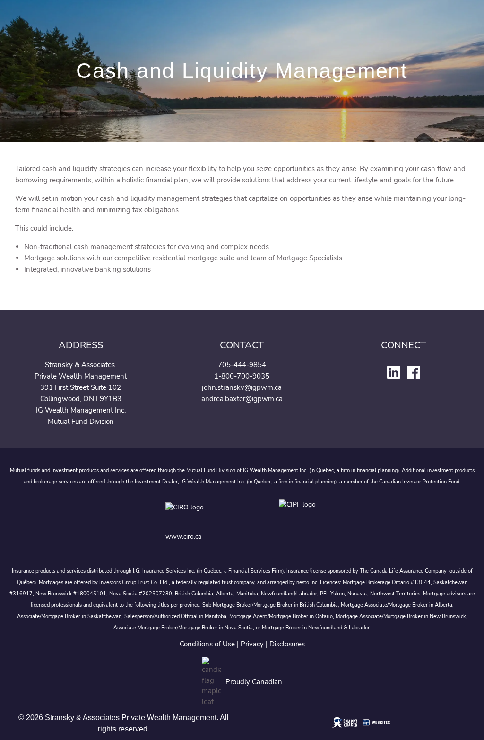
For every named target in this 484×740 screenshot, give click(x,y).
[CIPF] (299, 513)
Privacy (252, 644)
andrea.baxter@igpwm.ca (242, 399)
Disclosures (287, 644)
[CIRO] (212, 513)
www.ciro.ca (183, 536)
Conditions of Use (207, 644)
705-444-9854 (242, 365)
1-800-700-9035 (241, 376)
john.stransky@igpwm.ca (242, 387)
